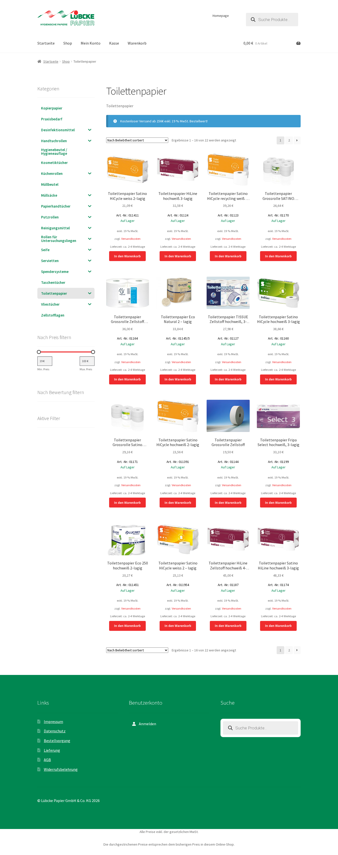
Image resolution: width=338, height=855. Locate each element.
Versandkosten (131, 238)
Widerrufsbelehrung (61, 769)
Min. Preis (43, 369)
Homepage (221, 15)
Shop (67, 43)
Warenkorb (137, 43)
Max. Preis (86, 369)
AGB (47, 759)
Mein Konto (90, 43)
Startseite (46, 43)
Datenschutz (55, 730)
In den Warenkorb (127, 256)
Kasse (114, 43)
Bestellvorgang (57, 740)
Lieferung (52, 750)
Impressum (53, 721)
